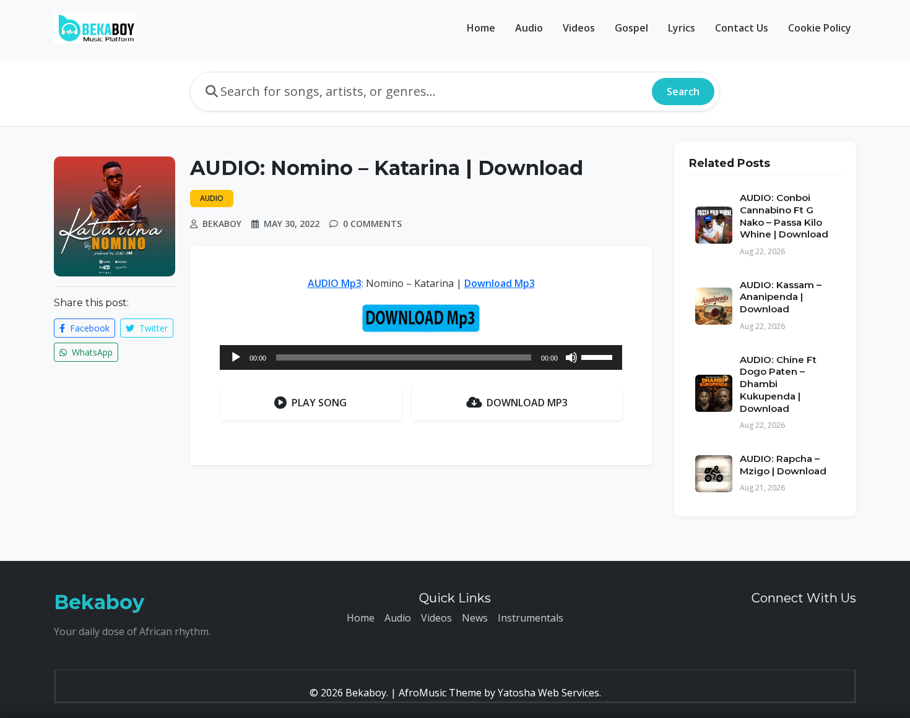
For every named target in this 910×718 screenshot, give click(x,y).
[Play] (236, 357)
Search (683, 91)
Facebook (88, 328)
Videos (579, 28)
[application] (421, 357)
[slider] (598, 356)
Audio (529, 28)
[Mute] (571, 357)
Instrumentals (530, 618)
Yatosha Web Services (548, 692)
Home (481, 28)
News (475, 618)
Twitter (152, 328)
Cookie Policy (819, 28)
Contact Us (741, 28)
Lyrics (681, 28)
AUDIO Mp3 (335, 283)
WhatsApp (91, 352)
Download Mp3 (499, 283)
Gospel (631, 28)
